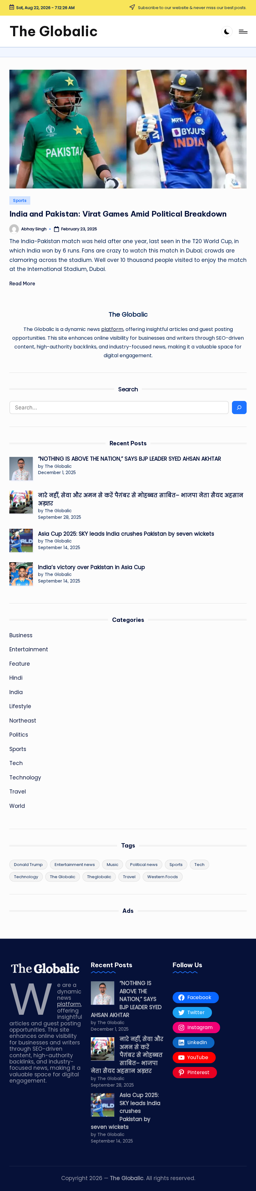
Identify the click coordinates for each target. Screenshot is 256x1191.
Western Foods (162, 877)
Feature (19, 664)
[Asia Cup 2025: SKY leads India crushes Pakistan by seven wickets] (21, 540)
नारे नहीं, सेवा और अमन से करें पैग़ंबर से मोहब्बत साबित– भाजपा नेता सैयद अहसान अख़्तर (140, 499)
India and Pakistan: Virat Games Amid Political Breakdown (118, 213)
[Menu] (243, 31)
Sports (20, 200)
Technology (25, 777)
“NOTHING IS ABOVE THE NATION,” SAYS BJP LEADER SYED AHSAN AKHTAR (129, 459)
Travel (17, 791)
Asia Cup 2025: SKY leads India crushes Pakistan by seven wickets (127, 534)
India (16, 692)
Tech (16, 763)
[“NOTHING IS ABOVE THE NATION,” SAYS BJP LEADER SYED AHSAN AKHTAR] (21, 468)
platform (112, 329)
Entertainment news (75, 865)
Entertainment (28, 649)
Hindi (15, 678)
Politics (18, 734)
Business (20, 635)
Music (112, 865)
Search (128, 389)
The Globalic (53, 31)
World (17, 806)
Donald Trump (28, 865)
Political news (144, 865)
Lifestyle (20, 706)
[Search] (239, 407)
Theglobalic (99, 877)
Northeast (22, 720)
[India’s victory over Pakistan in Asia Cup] (21, 574)
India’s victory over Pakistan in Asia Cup (91, 567)
